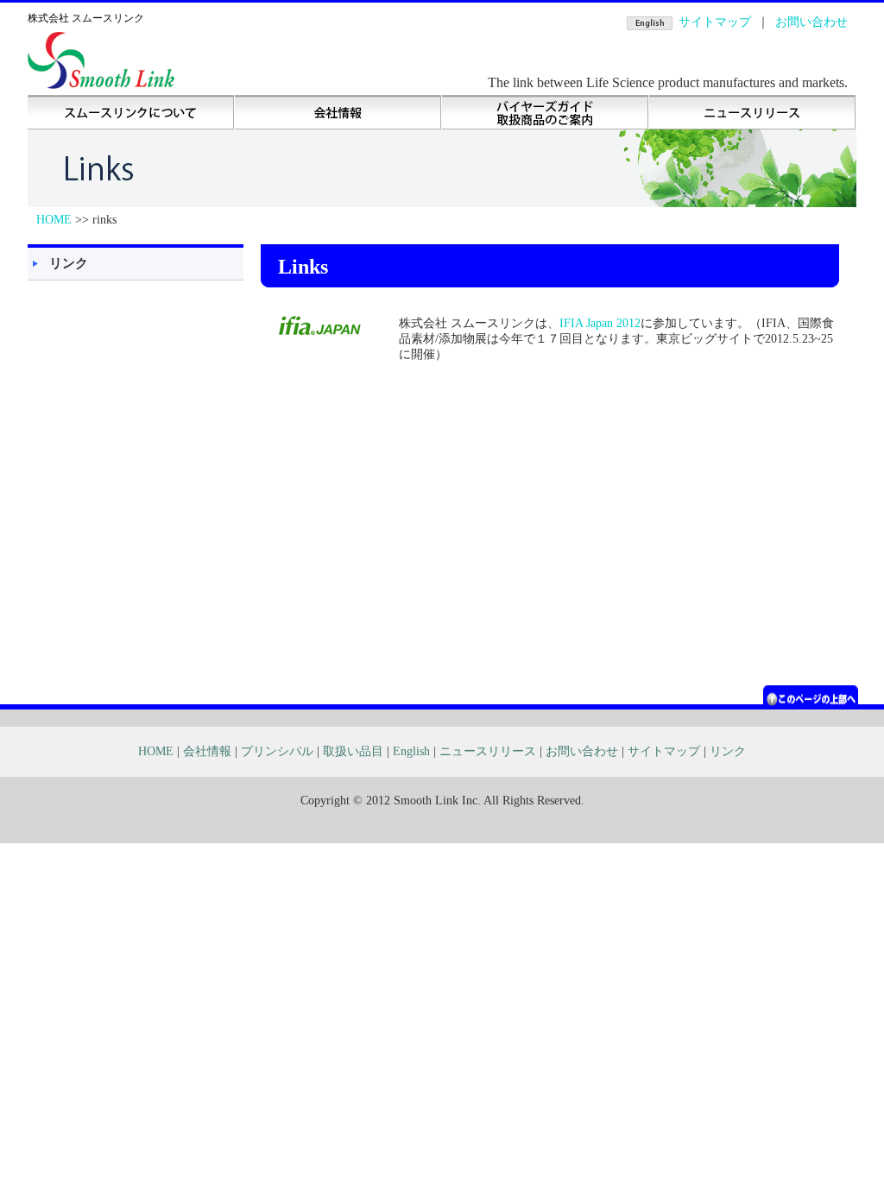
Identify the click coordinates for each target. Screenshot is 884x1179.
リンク (68, 262)
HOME (54, 219)
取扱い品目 (545, 112)
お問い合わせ (811, 22)
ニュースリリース (752, 112)
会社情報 (338, 112)
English (411, 751)
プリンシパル (277, 751)
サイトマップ (715, 22)
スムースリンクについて (131, 112)
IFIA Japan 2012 (600, 323)
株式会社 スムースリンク (86, 18)
